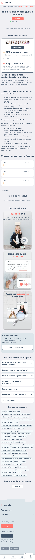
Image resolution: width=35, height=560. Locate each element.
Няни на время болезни (9, 434)
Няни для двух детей (25, 425)
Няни (3, 411)
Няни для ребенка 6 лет (19, 436)
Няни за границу (7, 428)
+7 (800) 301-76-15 (7, 540)
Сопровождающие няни (9, 414)
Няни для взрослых (20, 461)
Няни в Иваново (12, 6)
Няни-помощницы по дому (10, 431)
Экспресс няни (16, 447)
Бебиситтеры (6, 417)
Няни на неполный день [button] (26, 6)
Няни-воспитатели (16, 445)
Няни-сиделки (16, 464)
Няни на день (6, 450)
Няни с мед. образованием (19, 453)
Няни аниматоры (7, 456)
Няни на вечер (17, 472)
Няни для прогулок (22, 470)
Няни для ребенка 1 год (18, 450)
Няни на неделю (17, 439)
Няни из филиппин (19, 442)
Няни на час (17, 411)
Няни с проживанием (23, 414)
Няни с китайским (7, 442)
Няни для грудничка (20, 475)
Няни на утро (6, 453)
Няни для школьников (8, 470)
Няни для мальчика (25, 459)
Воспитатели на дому (24, 434)
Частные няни (6, 436)
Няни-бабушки (6, 464)
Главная (3, 6)
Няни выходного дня (8, 420)
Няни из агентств (27, 447)
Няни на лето (22, 467)
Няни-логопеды (28, 445)
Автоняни (9, 411)
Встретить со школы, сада (10, 459)
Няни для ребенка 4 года (9, 467)
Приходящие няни (7, 461)
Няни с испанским (7, 475)
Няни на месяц (6, 439)
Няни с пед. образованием (10, 425)
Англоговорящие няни (26, 431)
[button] (17, 363)
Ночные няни (24, 417)
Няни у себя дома (18, 428)
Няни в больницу (7, 472)
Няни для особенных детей (24, 420)
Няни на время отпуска (20, 456)
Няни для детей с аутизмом (10, 422)
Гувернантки (15, 417)
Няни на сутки (6, 447)
